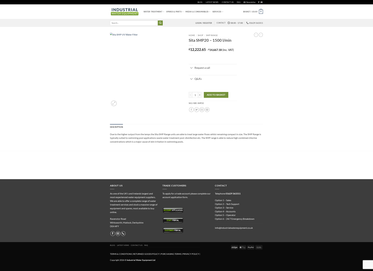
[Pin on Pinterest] (207, 109)
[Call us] (123, 233)
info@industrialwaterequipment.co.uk (234, 227)
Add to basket (216, 94)
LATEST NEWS (212, 2)
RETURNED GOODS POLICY (146, 254)
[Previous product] (261, 35)
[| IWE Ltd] (124, 12)
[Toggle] (191, 68)
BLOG (200, 2)
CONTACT (221, 23)
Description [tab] (116, 127)
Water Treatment (153, 11)
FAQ (238, 2)
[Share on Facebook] (191, 109)
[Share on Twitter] (196, 109)
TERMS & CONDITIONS (121, 254)
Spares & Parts (174, 11)
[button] (250, 2)
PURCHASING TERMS (171, 254)
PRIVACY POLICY (191, 254)
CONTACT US (228, 2)
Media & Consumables (196, 11)
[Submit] (160, 22)
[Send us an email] (261, 2)
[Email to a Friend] (201, 109)
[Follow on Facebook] (259, 2)
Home (192, 35)
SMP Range (212, 35)
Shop (200, 35)
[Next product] (256, 35)
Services (216, 11)
